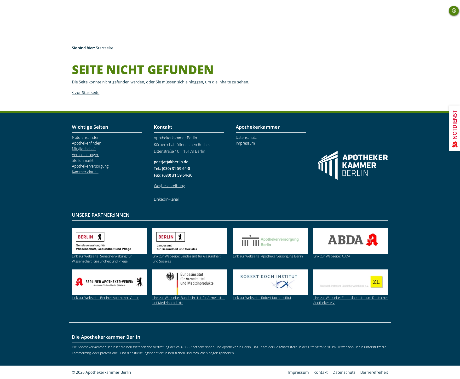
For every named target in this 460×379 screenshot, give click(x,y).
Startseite (104, 48)
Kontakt (321, 372)
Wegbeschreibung (169, 185)
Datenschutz (246, 137)
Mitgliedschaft (84, 149)
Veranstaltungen (85, 154)
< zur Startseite (85, 92)
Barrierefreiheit (374, 372)
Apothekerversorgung (90, 166)
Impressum (245, 143)
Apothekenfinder (86, 143)
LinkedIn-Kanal (166, 199)
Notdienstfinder (85, 137)
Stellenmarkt (82, 160)
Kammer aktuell (85, 172)
